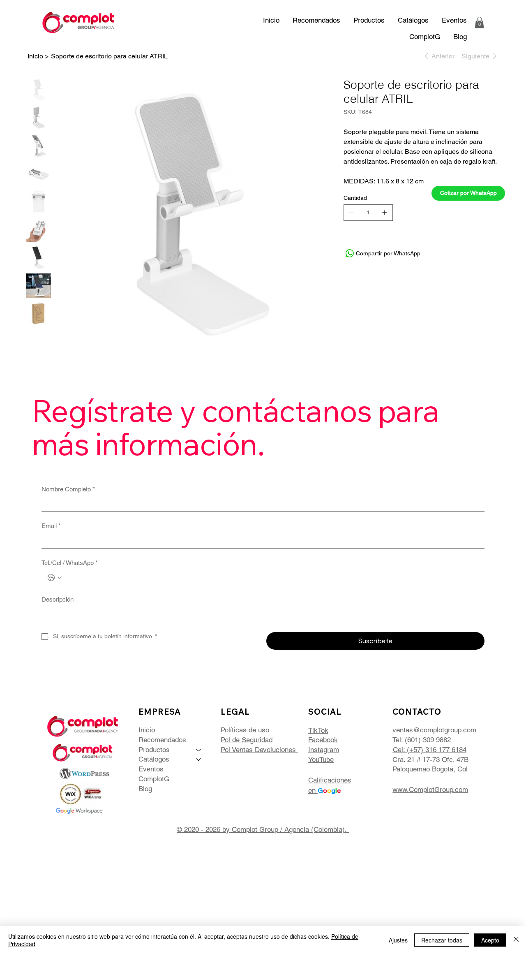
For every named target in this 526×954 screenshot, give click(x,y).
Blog (145, 789)
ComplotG (153, 779)
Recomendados (162, 740)
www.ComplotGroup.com (430, 789)
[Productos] (199, 750)
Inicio (146, 730)
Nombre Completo (68, 489)
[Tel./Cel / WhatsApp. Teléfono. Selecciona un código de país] (54, 578)
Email (51, 525)
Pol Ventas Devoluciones (259, 750)
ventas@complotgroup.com (434, 730)
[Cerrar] (516, 940)
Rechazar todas (441, 940)
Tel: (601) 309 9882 (421, 740)
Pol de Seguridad (246, 740)
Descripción (58, 599)
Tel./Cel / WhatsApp (70, 562)
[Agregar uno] (384, 212)
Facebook (323, 740)
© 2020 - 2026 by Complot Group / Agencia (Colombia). (263, 829)
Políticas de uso (246, 730)
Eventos (151, 769)
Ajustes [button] (398, 940)
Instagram (323, 750)
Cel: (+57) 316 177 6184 (429, 750)
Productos (154, 750)
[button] (413, 20)
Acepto (490, 940)
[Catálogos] (199, 759)
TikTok (318, 730)
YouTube (321, 759)
